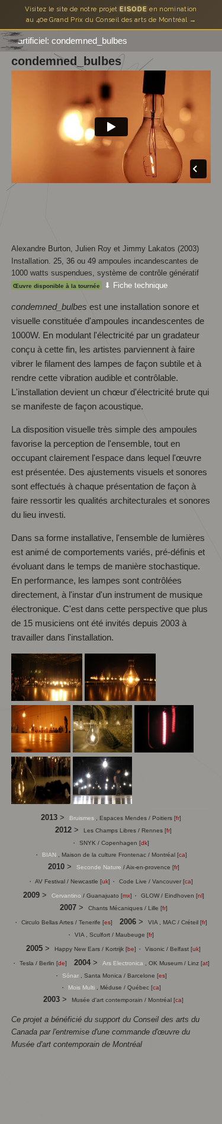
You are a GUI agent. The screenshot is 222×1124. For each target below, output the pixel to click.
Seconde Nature (99, 867)
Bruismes (82, 818)
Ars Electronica (123, 963)
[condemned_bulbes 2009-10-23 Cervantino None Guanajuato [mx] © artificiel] (103, 749)
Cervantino (67, 895)
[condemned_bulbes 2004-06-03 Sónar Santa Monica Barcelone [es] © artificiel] (42, 749)
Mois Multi (82, 987)
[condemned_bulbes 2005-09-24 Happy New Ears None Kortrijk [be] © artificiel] (102, 801)
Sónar (71, 975)
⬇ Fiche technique (136, 285)
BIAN (50, 854)
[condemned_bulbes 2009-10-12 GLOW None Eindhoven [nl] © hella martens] (42, 801)
